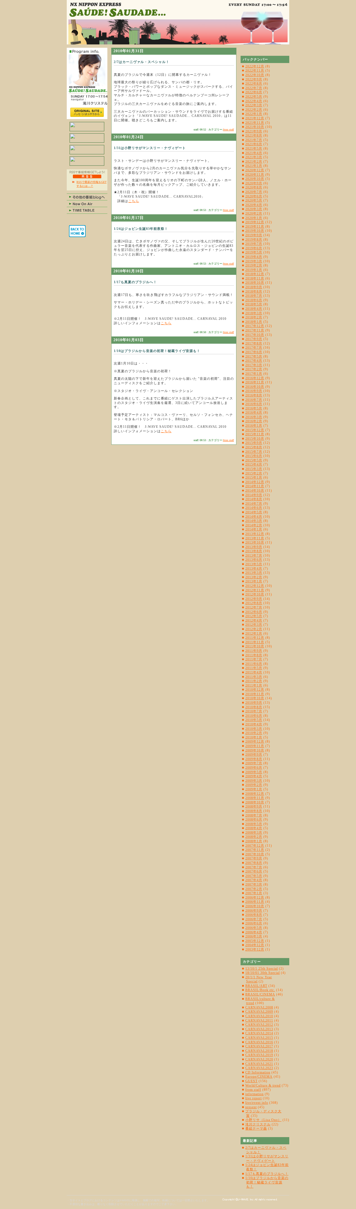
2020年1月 (253, 218)
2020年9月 (253, 183)
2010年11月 (254, 694)
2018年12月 (254, 274)
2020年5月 (253, 200)
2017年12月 (254, 326)
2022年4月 (253, 101)
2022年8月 (253, 84)
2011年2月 (253, 681)
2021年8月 (253, 135)
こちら (133, 201)
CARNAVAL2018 (259, 1051)
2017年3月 (253, 365)
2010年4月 (253, 724)
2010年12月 (254, 690)
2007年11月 (254, 850)
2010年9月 (253, 703)
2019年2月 (253, 265)
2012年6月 (253, 612)
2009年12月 (254, 741)
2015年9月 (253, 443)
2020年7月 (253, 192)
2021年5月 (253, 148)
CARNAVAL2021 (259, 1064)
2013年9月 (253, 547)
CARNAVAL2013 (259, 1029)
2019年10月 (254, 231)
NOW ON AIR (87, 203)
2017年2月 (253, 369)
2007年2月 (253, 889)
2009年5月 (253, 772)
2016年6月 (253, 404)
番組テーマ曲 (256, 1128)
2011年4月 (253, 672)
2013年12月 (254, 534)
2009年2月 (253, 785)
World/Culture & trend (263, 1085)
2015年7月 (253, 452)
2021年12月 (254, 118)
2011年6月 (253, 664)
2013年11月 (254, 538)
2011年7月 (253, 659)
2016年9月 (253, 391)
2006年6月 (253, 923)
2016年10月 (254, 387)
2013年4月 (253, 568)
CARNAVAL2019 (259, 1055)
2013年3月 (253, 573)
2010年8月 (253, 707)
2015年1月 (253, 477)
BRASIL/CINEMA (260, 994)
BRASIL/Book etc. (260, 990)
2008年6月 (253, 819)
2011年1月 (253, 685)
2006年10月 (254, 906)
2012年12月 (254, 586)
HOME (77, 231)
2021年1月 (253, 166)
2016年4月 (253, 412)
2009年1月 (253, 789)
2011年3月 (253, 677)
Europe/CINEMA (259, 1077)
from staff (228, 129)
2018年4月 (253, 309)
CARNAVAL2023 (259, 1068)
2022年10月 (254, 75)
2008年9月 (253, 806)
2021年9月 (253, 131)
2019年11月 (254, 226)
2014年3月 (253, 521)
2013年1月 (253, 581)
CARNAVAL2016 (259, 1042)
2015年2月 (253, 473)
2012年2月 (253, 629)
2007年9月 (253, 858)
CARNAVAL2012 (259, 1025)
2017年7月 (253, 348)
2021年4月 (253, 153)
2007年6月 (253, 871)
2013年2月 (253, 577)
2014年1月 (253, 529)
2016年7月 (253, 400)
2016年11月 (254, 382)
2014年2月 (253, 525)
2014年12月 (254, 482)
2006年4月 (253, 932)
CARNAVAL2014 (259, 1033)
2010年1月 (253, 737)
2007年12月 (254, 846)
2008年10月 (254, 802)
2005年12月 (254, 941)
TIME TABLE (87, 210)
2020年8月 (253, 187)
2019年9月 (253, 235)
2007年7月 (253, 867)
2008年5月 (253, 824)
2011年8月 (253, 655)
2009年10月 (254, 750)
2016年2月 (253, 421)
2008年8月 (253, 811)
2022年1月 (253, 114)
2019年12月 (254, 222)
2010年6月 (253, 716)
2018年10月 (254, 283)
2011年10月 (254, 646)
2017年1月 (253, 374)
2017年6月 (253, 352)
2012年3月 (253, 625)
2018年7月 (253, 296)
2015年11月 (254, 434)
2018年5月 (253, 304)
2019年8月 (253, 240)
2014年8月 (253, 499)
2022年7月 (253, 88)
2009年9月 (253, 754)
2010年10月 (254, 698)
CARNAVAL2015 (259, 1038)
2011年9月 (253, 651)
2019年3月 (253, 261)
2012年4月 (253, 620)
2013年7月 (253, 555)
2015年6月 (253, 456)
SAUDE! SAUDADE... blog (178, 22)
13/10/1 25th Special (261, 969)
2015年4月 (253, 464)
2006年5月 (253, 928)
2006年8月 (253, 915)
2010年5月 (253, 720)
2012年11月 (254, 590)
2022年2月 (253, 110)
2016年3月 (253, 417)
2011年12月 (254, 638)
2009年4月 (253, 776)
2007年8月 (253, 863)
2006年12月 (254, 897)
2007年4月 (253, 880)
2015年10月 (254, 439)
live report (253, 1098)
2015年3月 (253, 469)
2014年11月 (254, 486)
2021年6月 (253, 144)
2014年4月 (253, 517)
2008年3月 (253, 833)
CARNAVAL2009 (259, 1012)
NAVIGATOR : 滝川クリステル (87, 69)
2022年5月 (253, 97)
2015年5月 (253, 460)
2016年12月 (254, 378)
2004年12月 (254, 945)
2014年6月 (253, 508)
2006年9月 (253, 911)
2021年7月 (253, 140)
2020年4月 (253, 205)
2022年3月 (253, 105)
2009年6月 (253, 768)
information (254, 1094)
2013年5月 (253, 564)
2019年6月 (253, 248)
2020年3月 (253, 209)
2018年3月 (253, 313)
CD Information (257, 1072)
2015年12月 (254, 430)
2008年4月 (253, 828)
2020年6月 (253, 196)
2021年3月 (253, 157)
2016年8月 (253, 395)
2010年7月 (253, 711)
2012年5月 (253, 616)
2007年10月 (254, 854)
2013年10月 (254, 542)
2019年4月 (253, 257)
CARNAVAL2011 (259, 1020)
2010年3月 (253, 729)
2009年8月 (253, 759)
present (251, 1107)
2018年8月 (253, 291)
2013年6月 (253, 560)
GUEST (251, 1081)
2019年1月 (253, 270)
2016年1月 (253, 426)
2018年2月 (253, 317)
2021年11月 (254, 123)
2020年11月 (254, 175)
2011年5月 (253, 668)
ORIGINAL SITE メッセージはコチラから (87, 112)
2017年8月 (253, 343)
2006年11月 (254, 902)
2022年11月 (254, 70)
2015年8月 (253, 447)
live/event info (256, 1103)
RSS (87, 176)
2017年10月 (254, 335)
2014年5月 (253, 512)
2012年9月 (253, 599)
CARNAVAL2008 (259, 1007)
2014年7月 (253, 504)
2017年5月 (253, 356)
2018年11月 (254, 278)
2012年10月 (254, 594)
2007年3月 (253, 884)
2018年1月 (253, 322)
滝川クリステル (258, 1124)
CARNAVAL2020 (259, 1059)
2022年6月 (253, 92)
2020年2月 (253, 213)
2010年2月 (253, 733)
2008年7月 (253, 815)
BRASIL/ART (256, 986)
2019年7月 (253, 244)
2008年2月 (253, 837)
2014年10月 (254, 490)
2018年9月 (253, 287)
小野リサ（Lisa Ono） (263, 1120)
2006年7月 (253, 919)
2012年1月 (253, 633)
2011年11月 (254, 642)
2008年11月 (254, 798)
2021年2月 (253, 162)
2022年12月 (254, 66)
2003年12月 (254, 949)
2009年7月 (253, 763)
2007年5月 (253, 876)
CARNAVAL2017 (259, 1046)
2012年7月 (253, 607)
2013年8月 (253, 551)
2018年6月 (253, 300)
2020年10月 (254, 179)
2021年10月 (254, 127)
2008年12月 (254, 794)
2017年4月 (253, 361)
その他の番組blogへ (87, 196)
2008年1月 (253, 841)
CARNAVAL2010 (259, 1016)
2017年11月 (254, 330)
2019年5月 (253, 252)
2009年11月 (254, 746)
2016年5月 (253, 408)
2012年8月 (253, 603)
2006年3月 (253, 936)
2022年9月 (253, 79)
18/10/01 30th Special (262, 973)
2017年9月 (253, 339)
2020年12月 (254, 170)
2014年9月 (253, 495)
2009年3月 (253, 781)
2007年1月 (253, 893)
